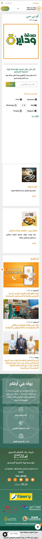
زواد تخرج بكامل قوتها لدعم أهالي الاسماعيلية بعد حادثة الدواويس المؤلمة (22, 326)
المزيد (34, 196)
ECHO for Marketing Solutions (26, 523)
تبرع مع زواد (32, 186)
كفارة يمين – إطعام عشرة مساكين (23, 230)
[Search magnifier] (2, 3)
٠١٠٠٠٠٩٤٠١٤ (21, 484)
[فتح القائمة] (18, 8)
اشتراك (10, 84)
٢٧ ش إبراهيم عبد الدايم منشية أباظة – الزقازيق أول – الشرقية (21, 470)
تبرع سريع (5, 8)
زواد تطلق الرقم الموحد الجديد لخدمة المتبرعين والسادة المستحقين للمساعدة (22, 294)
